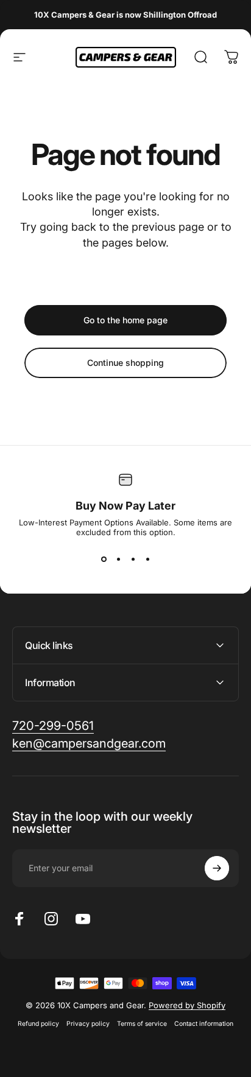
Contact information (203, 1024)
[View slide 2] (118, 559)
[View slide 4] (147, 559)
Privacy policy (88, 1024)
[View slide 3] (132, 559)
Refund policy (38, 1024)
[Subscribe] (217, 868)
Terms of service (142, 1024)
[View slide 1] (103, 559)
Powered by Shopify (187, 1005)
